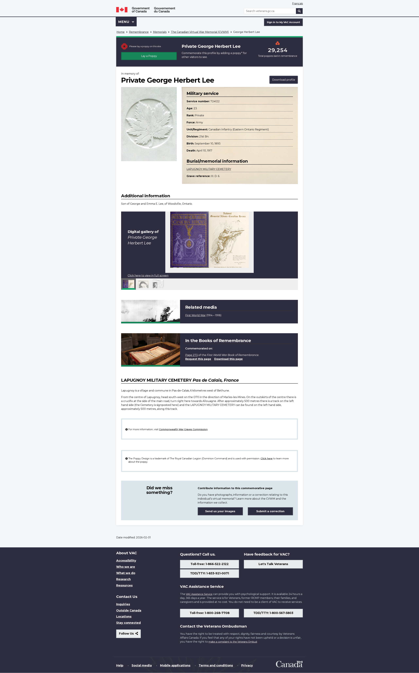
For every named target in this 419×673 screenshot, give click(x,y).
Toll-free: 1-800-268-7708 (209, 613)
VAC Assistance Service (199, 594)
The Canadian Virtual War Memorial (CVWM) (200, 32)
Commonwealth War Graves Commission (183, 429)
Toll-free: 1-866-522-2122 (210, 564)
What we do (125, 573)
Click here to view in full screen (148, 275)
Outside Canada (128, 610)
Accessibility (126, 560)
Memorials (159, 32)
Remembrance (139, 32)
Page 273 (191, 355)
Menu (124, 22)
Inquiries (123, 604)
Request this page (198, 359)
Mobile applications (175, 665)
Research (123, 579)
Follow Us (130, 635)
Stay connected (128, 623)
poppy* (237, 53)
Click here (267, 458)
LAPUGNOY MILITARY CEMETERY (209, 169)
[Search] (299, 11)
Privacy (247, 665)
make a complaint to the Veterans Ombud (233, 641)
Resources (124, 585)
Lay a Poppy (149, 56)
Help (119, 665)
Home (121, 32)
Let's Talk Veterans (273, 564)
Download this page (228, 359)
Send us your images (220, 511)
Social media (142, 665)
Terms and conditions (216, 665)
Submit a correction (270, 511)
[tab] (128, 284)
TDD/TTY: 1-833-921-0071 (209, 573)
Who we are (125, 567)
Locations (123, 616)
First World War (195, 315)
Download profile (283, 79)
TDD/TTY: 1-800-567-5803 (273, 613)
